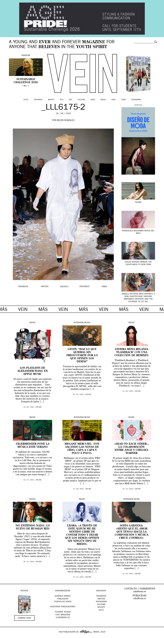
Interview (79, 323)
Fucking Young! (63, 612)
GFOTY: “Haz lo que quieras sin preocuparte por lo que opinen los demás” (82, 355)
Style (25, 100)
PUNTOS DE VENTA (62, 602)
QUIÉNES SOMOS (63, 596)
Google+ (4, 636)
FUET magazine (62, 615)
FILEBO (138, 202)
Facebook (101, 596)
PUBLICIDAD (62, 599)
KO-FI (101, 610)
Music (103, 100)
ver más (39, 407)
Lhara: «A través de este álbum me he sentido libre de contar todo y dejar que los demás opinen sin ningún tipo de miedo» (82, 535)
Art (70, 100)
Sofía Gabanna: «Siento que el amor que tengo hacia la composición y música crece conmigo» (131, 531)
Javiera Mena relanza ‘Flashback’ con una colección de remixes (131, 352)
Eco (61, 100)
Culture (81, 100)
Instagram (136, 100)
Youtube (101, 605)
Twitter (101, 599)
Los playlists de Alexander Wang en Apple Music (32, 371)
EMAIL (104, 287)
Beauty (51, 100)
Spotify (101, 607)
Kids (114, 100)
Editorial (38, 100)
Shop (123, 100)
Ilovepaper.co (63, 618)
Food (93, 100)
